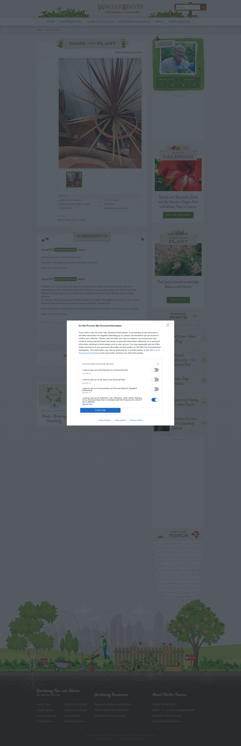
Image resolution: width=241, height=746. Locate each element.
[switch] (155, 370)
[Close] (168, 326)
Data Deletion (105, 420)
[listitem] (120, 363)
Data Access (120, 420)
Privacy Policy (136, 420)
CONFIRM (100, 410)
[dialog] (120, 373)
